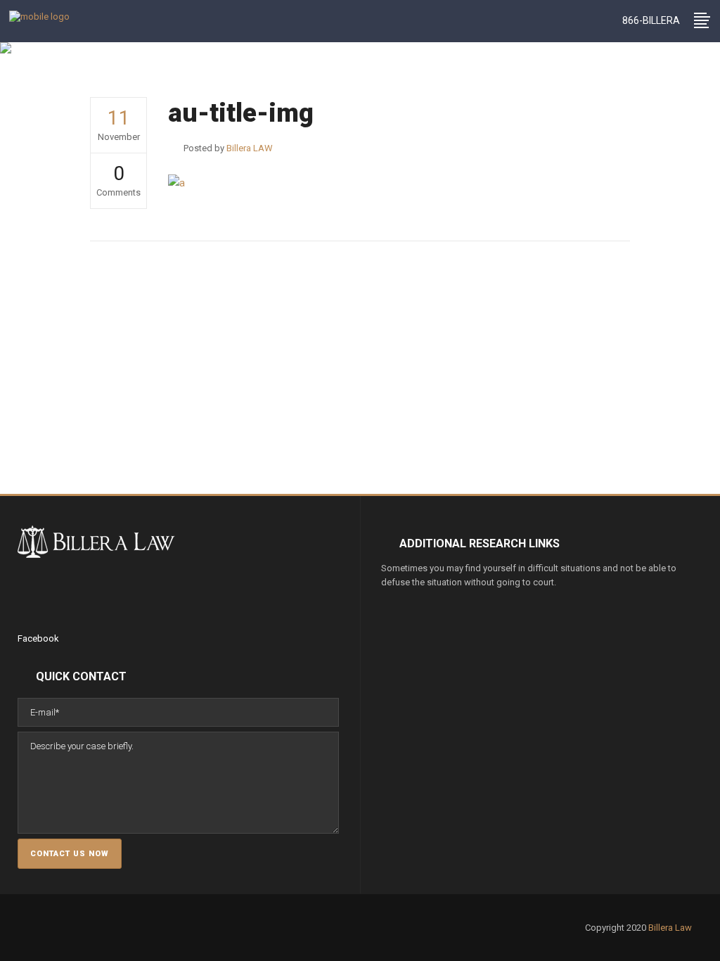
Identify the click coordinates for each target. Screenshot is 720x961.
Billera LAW (219, 77)
